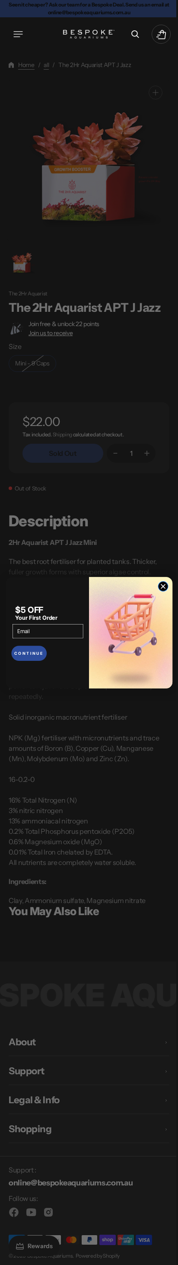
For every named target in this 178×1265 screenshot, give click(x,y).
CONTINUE (26, 653)
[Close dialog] (160, 586)
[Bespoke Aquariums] (86, 34)
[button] (18, 34)
